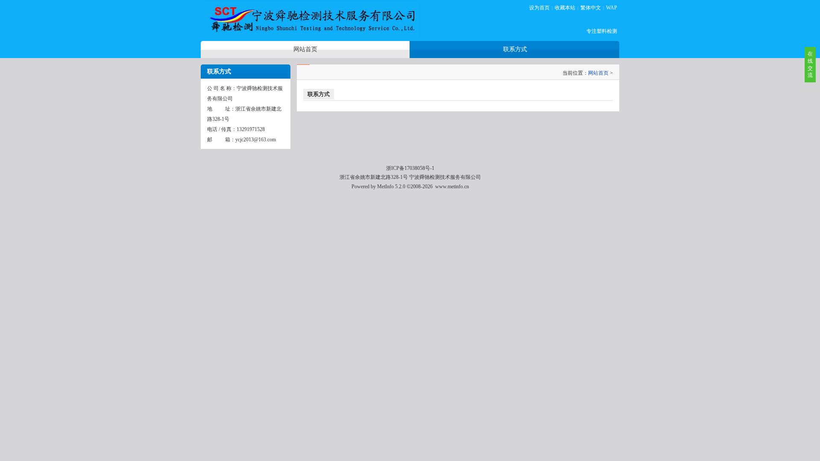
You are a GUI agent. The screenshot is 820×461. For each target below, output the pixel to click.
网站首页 (598, 73)
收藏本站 (565, 8)
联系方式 (319, 94)
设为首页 (539, 8)
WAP (611, 8)
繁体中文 (590, 8)
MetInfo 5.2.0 (391, 187)
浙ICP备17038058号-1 (410, 168)
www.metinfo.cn (452, 187)
